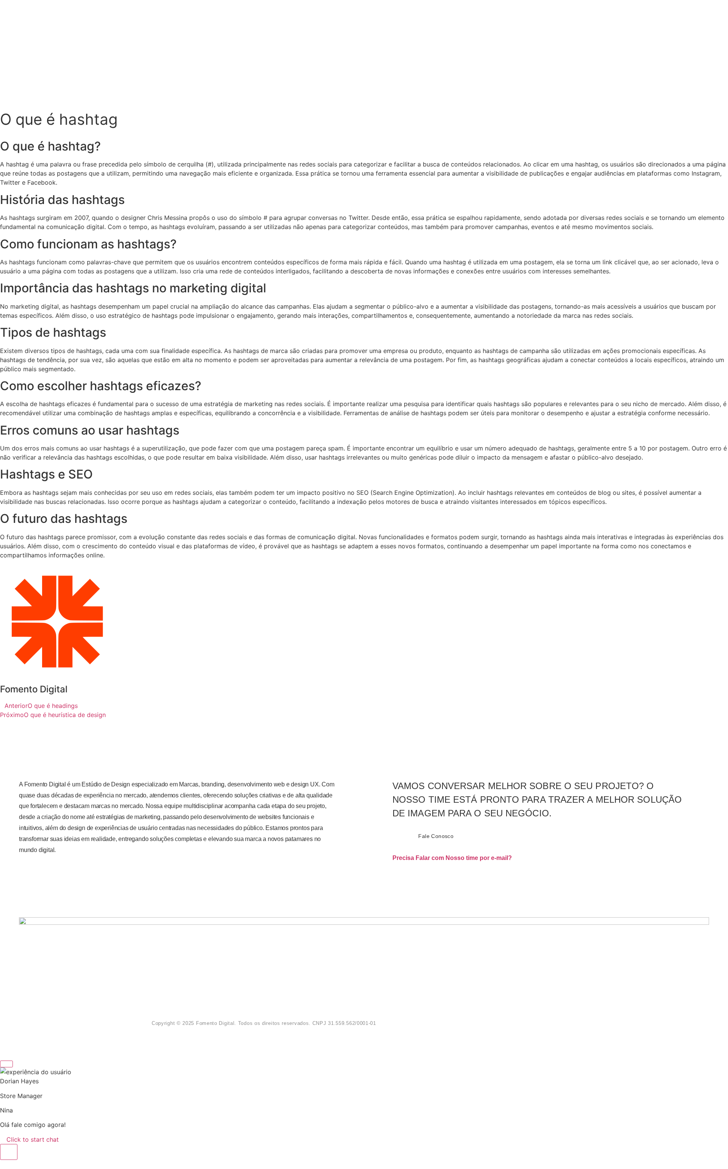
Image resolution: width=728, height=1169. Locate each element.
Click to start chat (32, 1139)
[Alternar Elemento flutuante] (8, 1152)
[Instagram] (557, 1011)
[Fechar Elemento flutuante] (6, 1064)
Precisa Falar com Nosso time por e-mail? (452, 858)
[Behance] (545, 1032)
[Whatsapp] (532, 1011)
